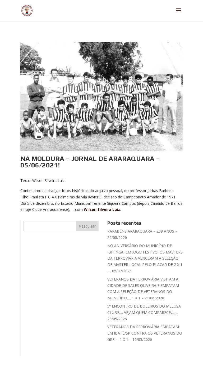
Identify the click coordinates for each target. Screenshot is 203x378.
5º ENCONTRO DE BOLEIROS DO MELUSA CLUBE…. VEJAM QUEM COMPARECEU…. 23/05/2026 (144, 312)
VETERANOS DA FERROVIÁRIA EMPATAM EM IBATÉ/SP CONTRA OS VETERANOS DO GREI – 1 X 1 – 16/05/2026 (144, 333)
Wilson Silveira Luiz (102, 209)
